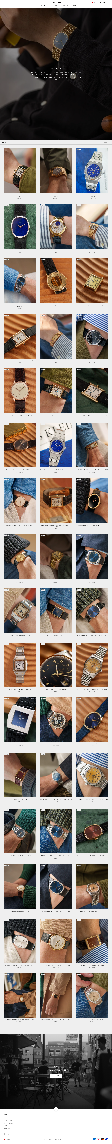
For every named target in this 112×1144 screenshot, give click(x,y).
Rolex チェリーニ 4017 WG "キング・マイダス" (19, 743)
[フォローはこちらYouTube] (8, 1134)
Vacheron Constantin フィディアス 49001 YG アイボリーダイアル (19, 1019)
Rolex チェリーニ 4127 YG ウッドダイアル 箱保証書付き (92, 965)
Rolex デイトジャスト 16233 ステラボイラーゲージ (56, 689)
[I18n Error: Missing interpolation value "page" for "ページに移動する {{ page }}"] (63, 1027)
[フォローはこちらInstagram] (4, 1134)
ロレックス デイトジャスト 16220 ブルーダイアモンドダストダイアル (19, 855)
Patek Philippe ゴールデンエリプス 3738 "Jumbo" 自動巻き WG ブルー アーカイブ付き (56, 856)
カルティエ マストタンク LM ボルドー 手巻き (20, 799)
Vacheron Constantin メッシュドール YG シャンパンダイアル (56, 360)
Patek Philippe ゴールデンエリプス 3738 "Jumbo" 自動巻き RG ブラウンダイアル (19, 470)
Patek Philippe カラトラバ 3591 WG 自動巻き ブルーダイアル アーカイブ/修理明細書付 (56, 800)
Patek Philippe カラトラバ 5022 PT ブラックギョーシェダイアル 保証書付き (92, 360)
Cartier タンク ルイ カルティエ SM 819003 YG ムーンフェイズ (20, 360)
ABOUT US (42, 5)
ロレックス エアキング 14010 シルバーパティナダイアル (92, 1019)
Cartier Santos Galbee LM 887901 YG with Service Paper (92, 250)
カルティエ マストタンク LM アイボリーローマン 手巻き (92, 305)
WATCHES (50, 5)
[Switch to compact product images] (8, 142)
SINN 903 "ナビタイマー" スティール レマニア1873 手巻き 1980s (56, 743)
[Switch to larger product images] (3, 142)
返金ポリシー (7, 1128)
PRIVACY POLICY (8, 1123)
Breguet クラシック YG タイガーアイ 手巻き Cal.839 (56, 305)
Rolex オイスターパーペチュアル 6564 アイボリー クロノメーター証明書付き (92, 799)
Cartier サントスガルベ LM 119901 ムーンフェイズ (19, 635)
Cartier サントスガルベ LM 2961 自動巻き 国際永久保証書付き (19, 689)
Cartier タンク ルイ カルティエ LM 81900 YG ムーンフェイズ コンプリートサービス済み (55, 526)
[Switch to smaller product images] (5, 142)
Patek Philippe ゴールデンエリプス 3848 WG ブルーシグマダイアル (56, 911)
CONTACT (75, 5)
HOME (36, 5)
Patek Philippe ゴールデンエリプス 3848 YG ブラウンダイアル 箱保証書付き (92, 855)
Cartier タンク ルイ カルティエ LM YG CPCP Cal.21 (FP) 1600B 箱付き (92, 415)
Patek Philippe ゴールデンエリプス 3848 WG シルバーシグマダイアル (19, 965)
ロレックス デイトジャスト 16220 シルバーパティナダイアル (92, 911)
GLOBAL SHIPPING (9, 1120)
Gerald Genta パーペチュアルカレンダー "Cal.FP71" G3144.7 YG (56, 250)
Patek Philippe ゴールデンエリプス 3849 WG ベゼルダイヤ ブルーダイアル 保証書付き (19, 306)
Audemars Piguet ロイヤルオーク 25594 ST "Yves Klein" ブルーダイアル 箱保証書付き (92, 196)
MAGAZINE (57, 5)
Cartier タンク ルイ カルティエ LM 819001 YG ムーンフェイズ (56, 415)
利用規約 (6, 1126)
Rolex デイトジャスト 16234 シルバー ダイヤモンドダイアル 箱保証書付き (92, 689)
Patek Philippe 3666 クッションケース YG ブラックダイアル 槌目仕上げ (56, 1019)
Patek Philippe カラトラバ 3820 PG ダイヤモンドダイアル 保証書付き (19, 525)
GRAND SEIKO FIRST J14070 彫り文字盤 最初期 (19, 911)
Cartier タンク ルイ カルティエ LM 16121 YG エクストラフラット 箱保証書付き (92, 470)
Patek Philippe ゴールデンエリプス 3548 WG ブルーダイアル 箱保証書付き (92, 635)
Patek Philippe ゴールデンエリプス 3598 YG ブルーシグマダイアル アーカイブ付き (92, 744)
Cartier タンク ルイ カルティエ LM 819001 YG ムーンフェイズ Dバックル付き (19, 196)
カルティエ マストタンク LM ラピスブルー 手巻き (56, 635)
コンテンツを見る (56, 1076)
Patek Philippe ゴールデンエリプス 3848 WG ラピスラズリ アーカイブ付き (19, 250)
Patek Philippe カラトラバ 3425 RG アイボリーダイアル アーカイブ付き (20, 415)
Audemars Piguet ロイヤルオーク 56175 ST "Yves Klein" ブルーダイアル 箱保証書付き (56, 470)
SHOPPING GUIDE (66, 5)
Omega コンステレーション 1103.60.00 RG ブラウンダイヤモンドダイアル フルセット (56, 196)
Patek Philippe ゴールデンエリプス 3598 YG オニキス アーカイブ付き (92, 525)
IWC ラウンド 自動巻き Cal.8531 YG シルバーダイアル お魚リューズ (56, 965)
